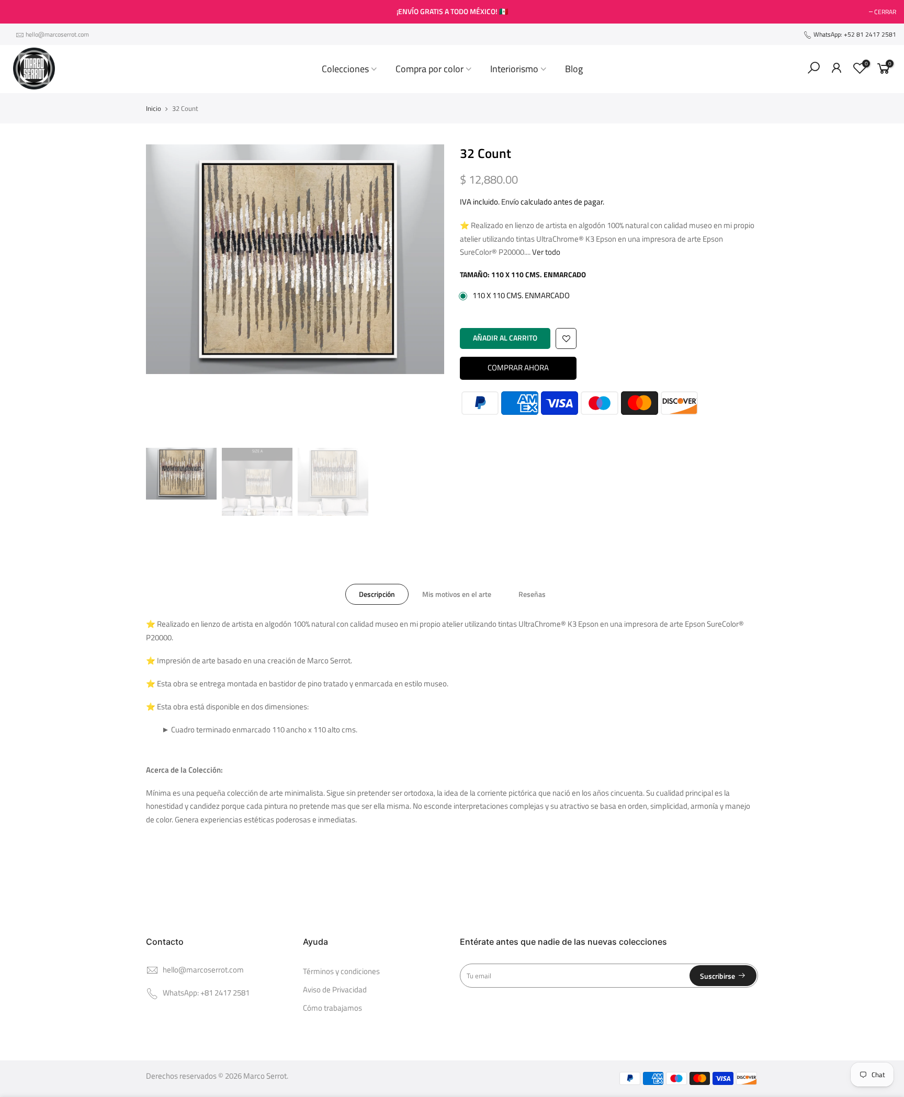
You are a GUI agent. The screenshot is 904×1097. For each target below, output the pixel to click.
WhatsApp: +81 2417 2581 (206, 993)
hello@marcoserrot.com (57, 34)
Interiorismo (514, 69)
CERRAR (24, 12)
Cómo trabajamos (332, 1008)
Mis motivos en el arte (456, 594)
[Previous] (164, 293)
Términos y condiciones (341, 971)
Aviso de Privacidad (335, 990)
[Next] (426, 293)
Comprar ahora (518, 368)
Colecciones (345, 69)
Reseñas (532, 594)
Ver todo (545, 252)
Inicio (153, 108)
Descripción (377, 594)
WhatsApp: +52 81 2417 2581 (854, 34)
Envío (510, 202)
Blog (574, 69)
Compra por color (430, 69)
